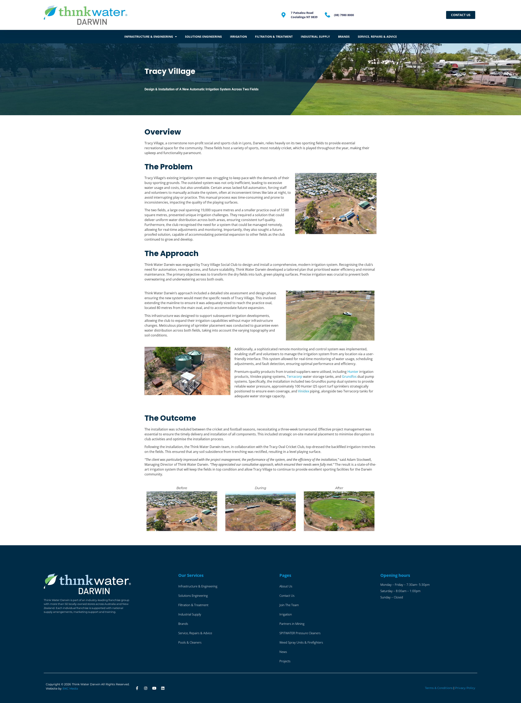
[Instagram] (145, 688)
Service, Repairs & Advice (377, 36)
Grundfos (349, 376)
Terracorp (294, 376)
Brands (344, 36)
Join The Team (289, 605)
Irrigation (238, 36)
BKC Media (70, 688)
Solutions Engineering (203, 36)
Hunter (352, 371)
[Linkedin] (162, 688)
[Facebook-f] (137, 688)
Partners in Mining (291, 624)
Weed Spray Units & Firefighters (301, 642)
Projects (284, 661)
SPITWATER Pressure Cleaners (300, 633)
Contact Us (286, 595)
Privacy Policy (465, 688)
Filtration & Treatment (274, 36)
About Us (285, 586)
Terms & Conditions (439, 688)
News (283, 652)
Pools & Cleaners (189, 642)
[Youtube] (154, 688)
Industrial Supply (315, 36)
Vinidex (303, 391)
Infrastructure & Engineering (148, 36)
